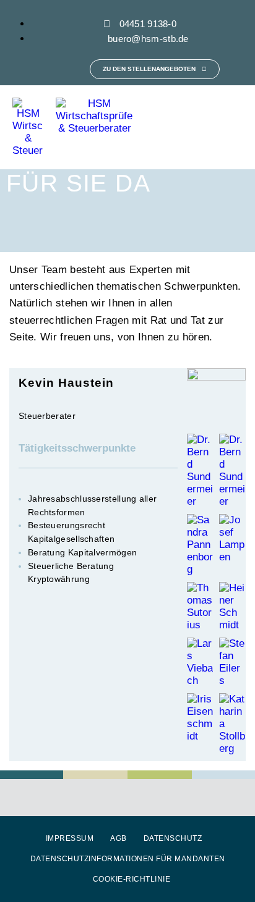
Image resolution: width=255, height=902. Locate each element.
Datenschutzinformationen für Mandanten (127, 858)
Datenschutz (173, 838)
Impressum (70, 838)
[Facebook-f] (42, 69)
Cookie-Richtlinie (132, 879)
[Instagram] (70, 69)
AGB (118, 838)
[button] (237, 127)
